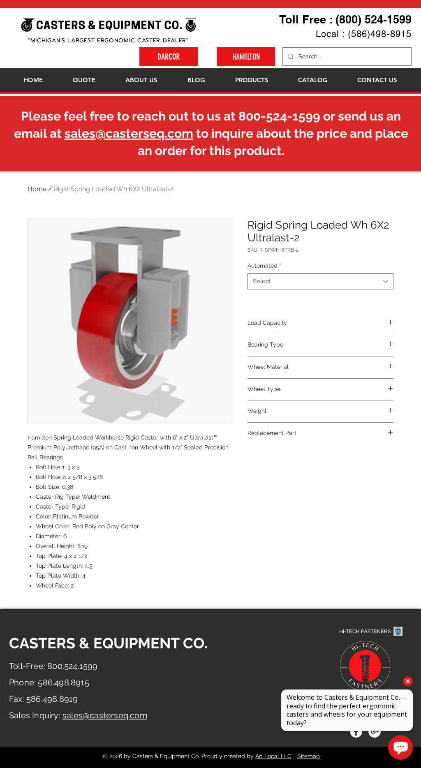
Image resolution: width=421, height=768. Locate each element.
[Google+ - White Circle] (374, 731)
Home (37, 189)
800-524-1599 (279, 116)
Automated (264, 265)
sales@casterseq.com (129, 133)
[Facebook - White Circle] (356, 731)
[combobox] (320, 281)
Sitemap (308, 756)
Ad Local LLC (273, 756)
